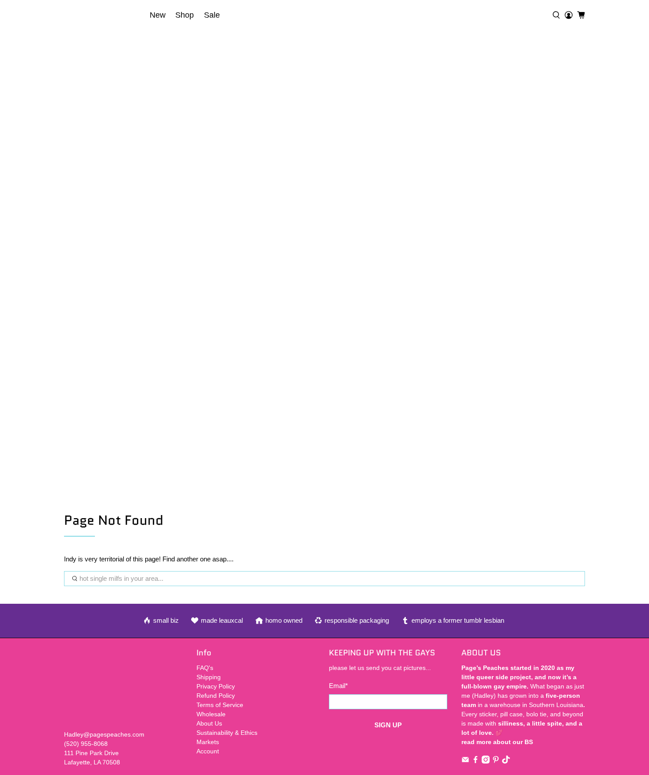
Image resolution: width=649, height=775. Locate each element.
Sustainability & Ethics (226, 732)
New (158, 15)
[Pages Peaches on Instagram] (486, 761)
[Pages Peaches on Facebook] (475, 761)
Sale (212, 15)
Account (207, 751)
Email (338, 685)
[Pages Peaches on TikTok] (506, 761)
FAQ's (204, 667)
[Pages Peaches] (104, 15)
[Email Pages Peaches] (465, 761)
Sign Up (388, 725)
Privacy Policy (215, 686)
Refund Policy (215, 695)
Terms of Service (219, 704)
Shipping (208, 677)
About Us (209, 723)
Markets (207, 741)
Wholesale (211, 714)
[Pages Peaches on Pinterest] (496, 761)
